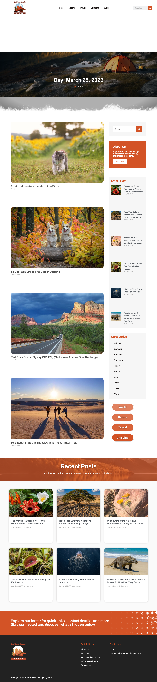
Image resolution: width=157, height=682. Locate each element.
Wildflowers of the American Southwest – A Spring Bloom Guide (133, 240)
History (117, 366)
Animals (117, 343)
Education (118, 354)
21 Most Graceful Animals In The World (35, 186)
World (107, 8)
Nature (71, 8)
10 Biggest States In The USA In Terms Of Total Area (44, 442)
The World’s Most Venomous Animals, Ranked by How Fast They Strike (126, 581)
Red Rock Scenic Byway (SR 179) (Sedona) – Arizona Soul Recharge (54, 357)
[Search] (150, 8)
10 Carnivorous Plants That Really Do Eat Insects (133, 266)
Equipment (119, 360)
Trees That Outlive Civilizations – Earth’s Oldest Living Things (133, 214)
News (116, 377)
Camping (95, 8)
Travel (83, 8)
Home (61, 8)
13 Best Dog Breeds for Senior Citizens (35, 271)
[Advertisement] (78, 34)
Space (117, 383)
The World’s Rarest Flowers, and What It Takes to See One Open (133, 189)
